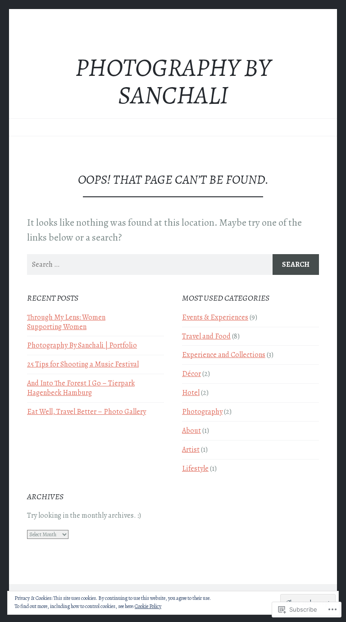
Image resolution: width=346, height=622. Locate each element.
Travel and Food (206, 336)
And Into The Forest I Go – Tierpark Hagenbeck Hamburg (81, 388)
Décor (191, 374)
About (191, 431)
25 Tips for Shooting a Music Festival (83, 364)
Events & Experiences (215, 317)
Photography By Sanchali (173, 81)
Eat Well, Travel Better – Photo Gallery (86, 412)
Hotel (191, 393)
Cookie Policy (148, 606)
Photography (202, 412)
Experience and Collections (223, 355)
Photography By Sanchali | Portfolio (82, 345)
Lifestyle (195, 468)
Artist (191, 450)
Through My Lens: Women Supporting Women (66, 322)
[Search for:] (173, 264)
